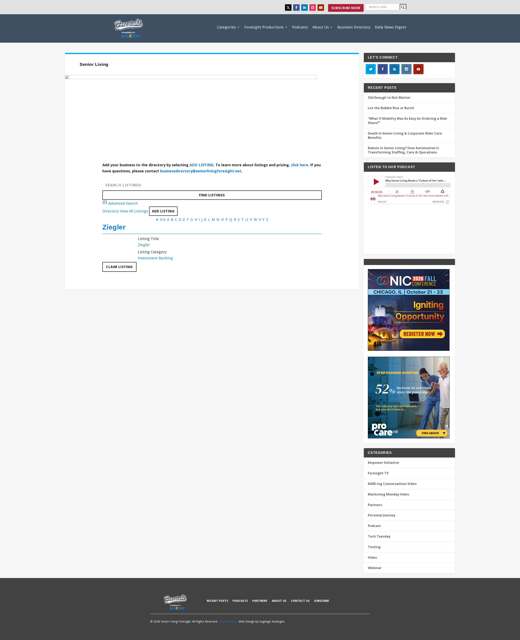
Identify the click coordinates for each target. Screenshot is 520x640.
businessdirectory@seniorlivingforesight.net (200, 170)
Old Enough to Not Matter (389, 97)
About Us (320, 27)
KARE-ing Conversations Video (392, 483)
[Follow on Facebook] (296, 7)
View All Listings (134, 211)
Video (372, 557)
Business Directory (353, 27)
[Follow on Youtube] (320, 7)
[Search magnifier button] (403, 7)
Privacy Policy (227, 621)
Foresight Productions (264, 27)
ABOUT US (279, 601)
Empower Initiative (383, 462)
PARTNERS (259, 601)
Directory (110, 211)
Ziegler (114, 227)
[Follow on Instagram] (312, 7)
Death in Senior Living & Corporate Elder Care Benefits (405, 135)
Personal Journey (381, 515)
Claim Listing (119, 267)
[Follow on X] (288, 7)
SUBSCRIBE (321, 601)
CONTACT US (300, 601)
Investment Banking (155, 257)
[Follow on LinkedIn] (304, 7)
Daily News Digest (390, 27)
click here (299, 164)
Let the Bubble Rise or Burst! (391, 108)
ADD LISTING (201, 164)
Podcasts (300, 27)
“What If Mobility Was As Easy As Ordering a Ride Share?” (407, 120)
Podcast (374, 526)
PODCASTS (240, 601)
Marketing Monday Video (388, 494)
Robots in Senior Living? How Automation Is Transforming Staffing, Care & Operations (403, 150)
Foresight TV (378, 473)
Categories (226, 27)
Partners (375, 505)
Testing (374, 547)
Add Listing (163, 211)
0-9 (162, 219)
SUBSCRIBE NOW (345, 8)
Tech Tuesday (379, 536)
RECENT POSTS (217, 601)
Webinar (374, 568)
